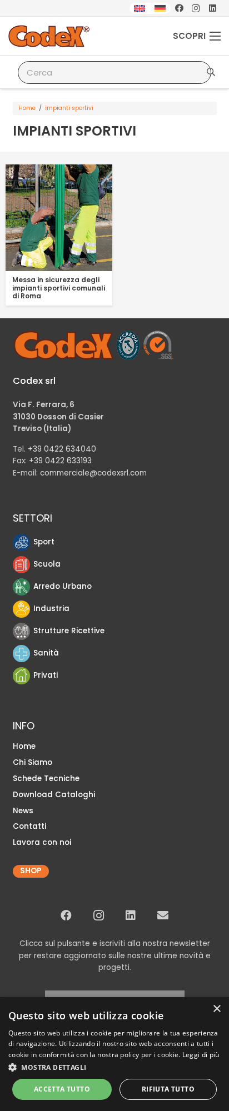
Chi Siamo (32, 762)
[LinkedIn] (212, 8)
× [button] (216, 1009)
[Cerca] (211, 72)
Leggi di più (201, 1054)
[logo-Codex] (49, 36)
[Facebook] (179, 8)
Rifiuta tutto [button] (168, 1089)
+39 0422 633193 (60, 461)
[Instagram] (195, 8)
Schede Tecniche (46, 778)
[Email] (163, 915)
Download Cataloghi (54, 794)
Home (27, 108)
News (23, 810)
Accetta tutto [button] (62, 1089)
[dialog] (114, 1054)
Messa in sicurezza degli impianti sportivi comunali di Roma (58, 288)
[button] (114, 1067)
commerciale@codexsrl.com (93, 473)
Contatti (29, 826)
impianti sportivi (69, 108)
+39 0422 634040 (62, 449)
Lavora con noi (42, 842)
